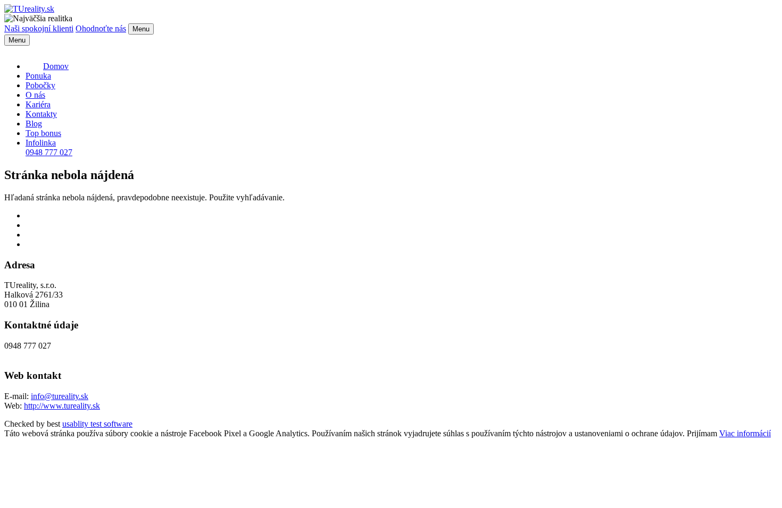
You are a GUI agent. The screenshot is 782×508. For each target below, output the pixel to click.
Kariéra (38, 104)
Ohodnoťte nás (101, 28)
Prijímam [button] (702, 433)
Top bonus (43, 133)
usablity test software (97, 423)
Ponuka (38, 75)
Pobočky (40, 85)
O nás (35, 94)
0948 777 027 (49, 147)
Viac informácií (745, 433)
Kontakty (41, 113)
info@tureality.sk (59, 396)
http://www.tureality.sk (62, 405)
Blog (34, 123)
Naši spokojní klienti (38, 28)
